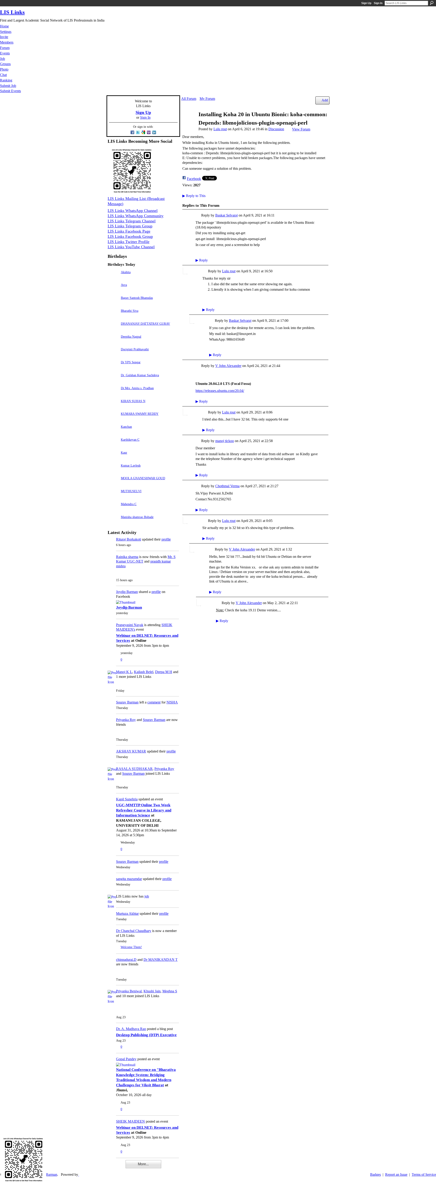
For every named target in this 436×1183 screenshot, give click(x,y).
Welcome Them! (131, 947)
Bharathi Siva (129, 310)
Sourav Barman (127, 702)
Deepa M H (163, 672)
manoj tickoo (224, 441)
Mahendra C (128, 504)
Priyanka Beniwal (129, 991)
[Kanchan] (113, 433)
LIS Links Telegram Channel (132, 221)
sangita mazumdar (129, 879)
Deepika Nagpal (131, 336)
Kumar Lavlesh (131, 465)
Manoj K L (124, 672)
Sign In (378, 3)
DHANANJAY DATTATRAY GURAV (145, 323)
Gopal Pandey (126, 1059)
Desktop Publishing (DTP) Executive (146, 1035)
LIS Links (12, 12)
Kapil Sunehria (127, 799)
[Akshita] (113, 278)
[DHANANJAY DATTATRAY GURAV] (113, 330)
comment (154, 702)
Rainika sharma (127, 557)
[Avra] (113, 291)
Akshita (126, 272)
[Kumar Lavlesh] (113, 472)
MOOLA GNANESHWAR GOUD (143, 478)
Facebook (194, 179)
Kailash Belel (143, 672)
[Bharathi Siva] (113, 317)
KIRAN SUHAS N (133, 401)
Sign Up (366, 3)
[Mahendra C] (113, 510)
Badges (375, 1174)
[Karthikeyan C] (113, 446)
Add (325, 100)
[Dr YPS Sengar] (113, 369)
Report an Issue (396, 1174)
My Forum (207, 99)
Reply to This (194, 196)
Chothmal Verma (227, 486)
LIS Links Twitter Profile (128, 241)
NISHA (172, 702)
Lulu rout (220, 129)
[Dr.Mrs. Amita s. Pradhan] (113, 394)
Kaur (124, 452)
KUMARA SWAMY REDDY (140, 414)
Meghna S (169, 991)
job (146, 896)
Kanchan (126, 426)
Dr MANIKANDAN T (161, 960)
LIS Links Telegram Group (130, 226)
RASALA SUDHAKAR (134, 769)
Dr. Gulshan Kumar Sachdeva (140, 375)
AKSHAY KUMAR (131, 751)
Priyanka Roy (126, 720)
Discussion (276, 129)
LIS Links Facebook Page (129, 231)
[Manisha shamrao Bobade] (113, 523)
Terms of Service (424, 1174)
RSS (110, 1167)
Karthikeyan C (130, 439)
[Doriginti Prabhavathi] (113, 356)
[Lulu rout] (188, 123)
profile (166, 539)
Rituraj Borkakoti (128, 539)
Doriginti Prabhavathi (135, 349)
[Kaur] (113, 459)
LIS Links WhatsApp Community (136, 216)
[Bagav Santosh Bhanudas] (113, 304)
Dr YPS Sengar (131, 362)
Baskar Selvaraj (226, 215)
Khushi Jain (152, 991)
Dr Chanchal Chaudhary (133, 931)
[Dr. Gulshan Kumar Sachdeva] (113, 382)
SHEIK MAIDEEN (130, 1121)
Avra (124, 285)
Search (432, 3)
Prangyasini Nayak (129, 625)
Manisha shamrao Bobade (137, 517)
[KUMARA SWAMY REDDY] (113, 420)
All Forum (188, 99)
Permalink (198, 216)
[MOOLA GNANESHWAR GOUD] (113, 485)
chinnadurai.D (126, 960)
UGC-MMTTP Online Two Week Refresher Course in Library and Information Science (143, 810)
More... (143, 1164)
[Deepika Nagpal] (113, 343)
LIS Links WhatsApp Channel (133, 210)
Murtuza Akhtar (127, 913)
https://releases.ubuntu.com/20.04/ (220, 391)
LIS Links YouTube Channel (131, 247)
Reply (202, 260)
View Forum (301, 129)
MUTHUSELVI (131, 491)
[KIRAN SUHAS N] (113, 407)
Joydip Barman (127, 592)
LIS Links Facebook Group (130, 236)
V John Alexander (228, 366)
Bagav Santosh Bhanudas (137, 298)
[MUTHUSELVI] (113, 497)
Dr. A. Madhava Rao (131, 1029)
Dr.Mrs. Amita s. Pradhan (137, 388)
